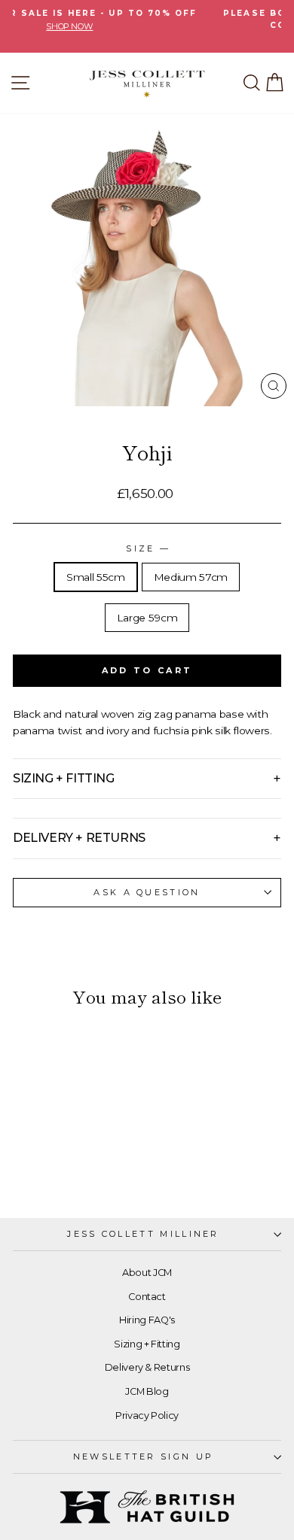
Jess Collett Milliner (143, 1234)
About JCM (147, 1272)
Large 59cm (147, 618)
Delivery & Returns (147, 1367)
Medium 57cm (191, 577)
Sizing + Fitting (146, 1344)
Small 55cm (95, 577)
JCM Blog (146, 1391)
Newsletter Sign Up (143, 1456)
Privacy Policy (147, 1415)
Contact (147, 1296)
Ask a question (146, 892)
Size (147, 548)
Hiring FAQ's (147, 1320)
